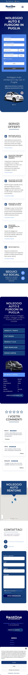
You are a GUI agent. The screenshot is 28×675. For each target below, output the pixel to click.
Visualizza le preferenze (14, 670)
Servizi (12, 642)
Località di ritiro (7, 37)
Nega (14, 666)
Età (4, 61)
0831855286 (11, 546)
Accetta (14, 662)
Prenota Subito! (8, 148)
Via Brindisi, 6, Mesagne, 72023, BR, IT (13, 623)
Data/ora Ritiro (7, 48)
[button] (26, 648)
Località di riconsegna (9, 42)
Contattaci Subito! (9, 196)
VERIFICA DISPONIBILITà (14, 395)
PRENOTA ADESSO (14, 630)
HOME (12, 640)
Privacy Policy (16, 673)
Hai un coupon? (8, 58)
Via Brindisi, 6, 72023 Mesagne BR (16, 541)
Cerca (14, 68)
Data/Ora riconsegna (9, 53)
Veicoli (12, 644)
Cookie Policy (10, 673)
